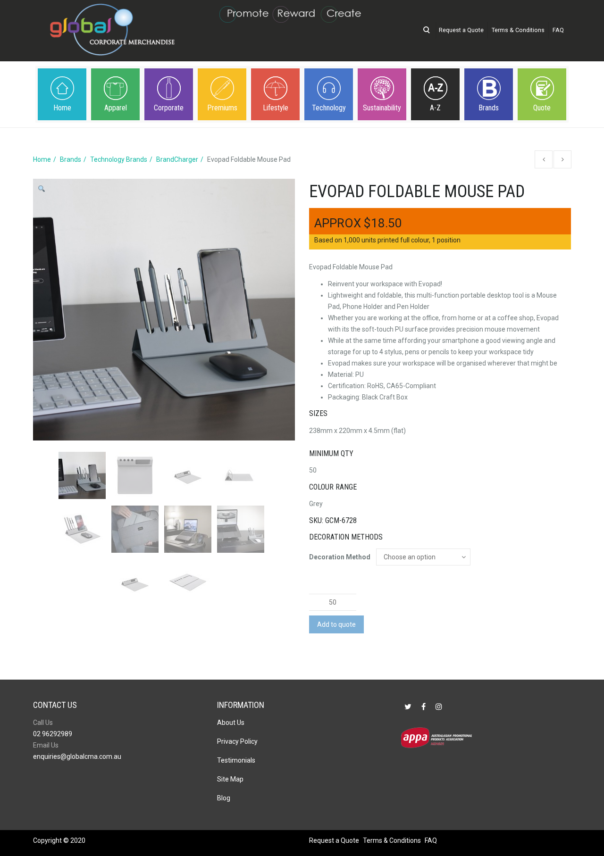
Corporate (169, 107)
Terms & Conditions (518, 29)
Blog (223, 798)
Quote (542, 107)
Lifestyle (275, 107)
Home (62, 107)
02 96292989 (52, 734)
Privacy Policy (237, 741)
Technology (329, 107)
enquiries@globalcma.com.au (77, 756)
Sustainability (382, 107)
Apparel (115, 107)
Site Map (230, 779)
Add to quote (336, 624)
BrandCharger (177, 159)
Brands (488, 107)
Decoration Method (339, 557)
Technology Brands (118, 159)
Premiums (222, 107)
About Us (230, 722)
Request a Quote (461, 29)
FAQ (558, 29)
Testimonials (236, 760)
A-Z (435, 107)
